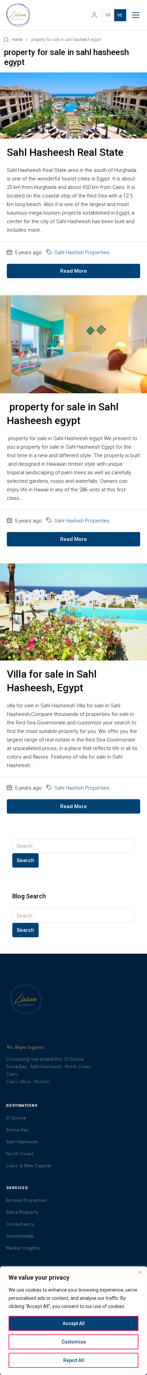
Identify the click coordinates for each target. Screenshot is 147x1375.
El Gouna (16, 1118)
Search (25, 860)
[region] (73, 1320)
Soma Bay (17, 1130)
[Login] (94, 15)
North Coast (20, 1154)
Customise (74, 1342)
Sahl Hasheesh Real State (65, 152)
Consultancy (20, 1224)
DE (120, 15)
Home (17, 39)
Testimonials (20, 1236)
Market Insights (23, 1248)
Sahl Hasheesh (22, 1142)
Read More (73, 271)
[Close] (140, 1272)
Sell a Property (22, 1212)
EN (108, 15)
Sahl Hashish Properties (81, 252)
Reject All (73, 1360)
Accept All (74, 1323)
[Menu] (136, 15)
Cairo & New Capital (28, 1166)
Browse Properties (26, 1200)
